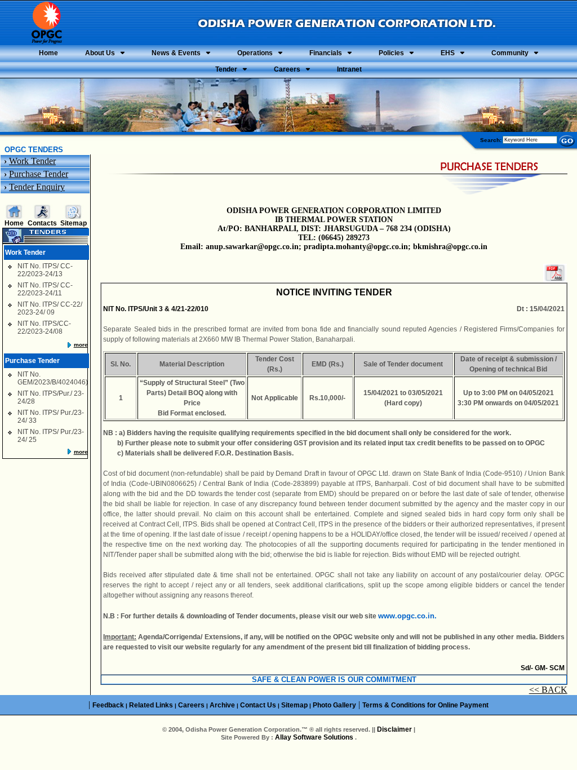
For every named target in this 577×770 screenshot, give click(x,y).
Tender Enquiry (37, 187)
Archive (222, 705)
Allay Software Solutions (315, 737)
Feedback (108, 705)
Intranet (349, 69)
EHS (448, 53)
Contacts (42, 223)
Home (48, 53)
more (81, 345)
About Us (100, 53)
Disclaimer (394, 729)
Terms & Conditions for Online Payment (425, 705)
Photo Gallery (334, 705)
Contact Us (258, 705)
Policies (391, 53)
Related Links (151, 705)
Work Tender (32, 161)
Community (510, 53)
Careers (287, 69)
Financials (325, 53)
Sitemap (73, 223)
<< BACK (548, 689)
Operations (255, 53)
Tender (226, 69)
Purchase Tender (38, 174)
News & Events (176, 53)
